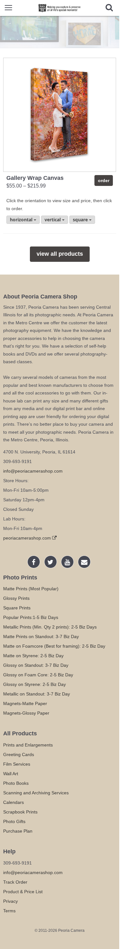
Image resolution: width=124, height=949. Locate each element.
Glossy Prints (16, 598)
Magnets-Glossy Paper (26, 713)
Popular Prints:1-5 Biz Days (30, 617)
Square (81, 220)
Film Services (16, 764)
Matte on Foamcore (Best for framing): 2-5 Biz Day (54, 646)
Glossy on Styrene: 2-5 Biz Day (34, 684)
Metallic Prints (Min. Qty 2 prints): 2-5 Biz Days (50, 626)
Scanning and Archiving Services (36, 792)
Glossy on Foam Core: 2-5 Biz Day (38, 674)
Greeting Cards (18, 754)
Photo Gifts (14, 821)
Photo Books (16, 783)
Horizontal (22, 220)
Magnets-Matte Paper (25, 703)
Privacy (10, 901)
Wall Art (10, 773)
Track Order (15, 882)
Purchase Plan (17, 831)
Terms (9, 910)
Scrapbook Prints (20, 811)
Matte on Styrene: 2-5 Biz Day (33, 655)
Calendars (13, 802)
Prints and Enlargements (28, 744)
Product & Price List (23, 891)
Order (103, 180)
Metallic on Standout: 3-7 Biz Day (36, 693)
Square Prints (17, 607)
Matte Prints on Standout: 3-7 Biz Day (41, 636)
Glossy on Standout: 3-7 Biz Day (35, 665)
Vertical (53, 220)
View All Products (60, 254)
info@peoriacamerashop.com (33, 471)
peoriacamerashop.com (27, 538)
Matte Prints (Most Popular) (31, 588)
